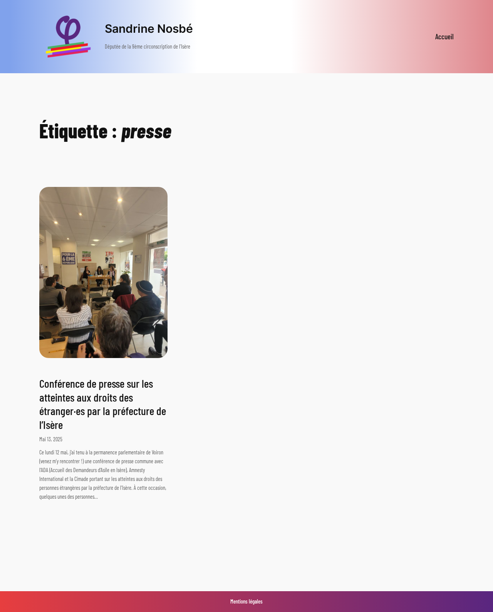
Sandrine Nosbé (149, 28)
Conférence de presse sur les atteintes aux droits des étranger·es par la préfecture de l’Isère (102, 404)
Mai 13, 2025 (50, 439)
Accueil (444, 36)
